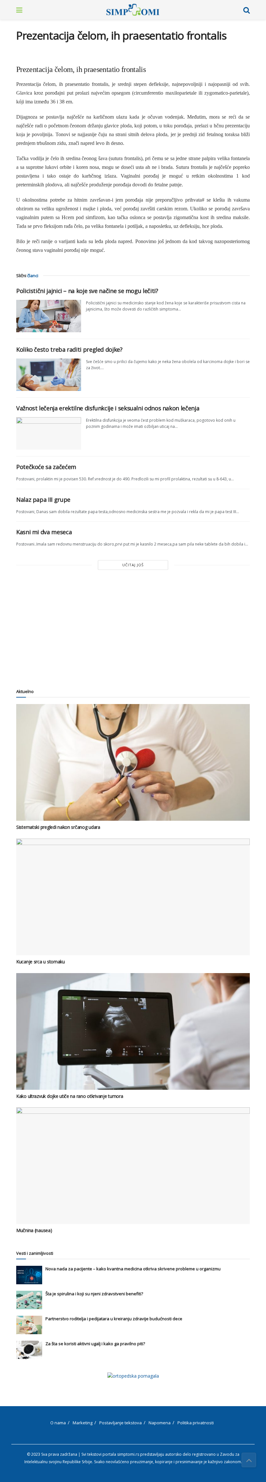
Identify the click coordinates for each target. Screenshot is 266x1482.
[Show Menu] (19, 9)
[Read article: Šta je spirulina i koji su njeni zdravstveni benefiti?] (29, 1300)
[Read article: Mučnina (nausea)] (133, 1165)
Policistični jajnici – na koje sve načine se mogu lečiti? (87, 291)
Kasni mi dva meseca (44, 532)
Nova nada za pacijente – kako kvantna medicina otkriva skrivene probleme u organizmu (133, 1269)
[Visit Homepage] (133, 9)
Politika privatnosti (195, 1423)
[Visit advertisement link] (133, 1376)
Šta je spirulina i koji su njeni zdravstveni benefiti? (94, 1294)
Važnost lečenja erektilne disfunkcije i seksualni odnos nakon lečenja (107, 408)
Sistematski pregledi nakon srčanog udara (58, 827)
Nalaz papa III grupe (43, 499)
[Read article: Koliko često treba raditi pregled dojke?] (48, 375)
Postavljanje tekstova (120, 1423)
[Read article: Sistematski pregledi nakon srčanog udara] (133, 762)
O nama (58, 1423)
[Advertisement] (133, 628)
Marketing (82, 1423)
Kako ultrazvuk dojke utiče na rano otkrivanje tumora (69, 1096)
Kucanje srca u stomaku (40, 962)
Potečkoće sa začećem (46, 467)
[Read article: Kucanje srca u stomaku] (133, 897)
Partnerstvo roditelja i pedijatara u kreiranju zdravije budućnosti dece (113, 1319)
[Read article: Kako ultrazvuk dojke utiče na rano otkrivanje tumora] (133, 1031)
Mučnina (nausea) (34, 1230)
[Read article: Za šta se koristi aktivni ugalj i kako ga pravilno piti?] (29, 1350)
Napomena (160, 1423)
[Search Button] (246, 9)
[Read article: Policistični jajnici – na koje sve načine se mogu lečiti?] (48, 316)
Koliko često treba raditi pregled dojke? (69, 349)
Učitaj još (133, 564)
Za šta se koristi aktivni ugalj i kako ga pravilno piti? (95, 1344)
